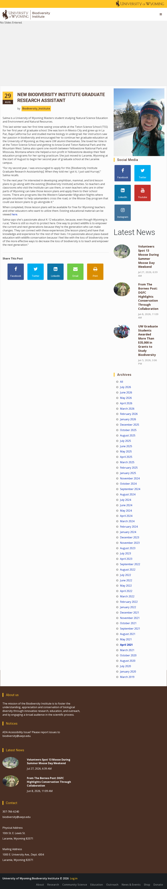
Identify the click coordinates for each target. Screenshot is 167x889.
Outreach (112, 884)
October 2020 (128, 655)
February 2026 (129, 414)
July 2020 (125, 666)
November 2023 (130, 543)
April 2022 (126, 591)
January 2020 (128, 671)
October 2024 (128, 483)
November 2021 (130, 618)
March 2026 (127, 408)
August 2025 (127, 435)
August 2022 (127, 569)
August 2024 (127, 494)
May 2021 (126, 639)
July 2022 (125, 575)
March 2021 (127, 650)
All (121, 381)
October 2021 (128, 623)
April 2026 (126, 403)
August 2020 (127, 661)
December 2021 (129, 612)
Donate (158, 884)
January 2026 (128, 419)
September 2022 (130, 564)
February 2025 (129, 467)
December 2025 (129, 424)
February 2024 (129, 526)
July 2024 (125, 500)
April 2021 (126, 645)
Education (96, 884)
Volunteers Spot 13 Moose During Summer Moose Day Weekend (148, 256)
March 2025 (127, 462)
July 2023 (125, 553)
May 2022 (126, 585)
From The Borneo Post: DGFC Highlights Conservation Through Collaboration (148, 296)
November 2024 (130, 478)
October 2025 (128, 430)
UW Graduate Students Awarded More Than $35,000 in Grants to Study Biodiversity (148, 340)
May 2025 (126, 451)
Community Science (74, 884)
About (40, 884)
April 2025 (126, 457)
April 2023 (126, 559)
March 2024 (127, 521)
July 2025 (125, 441)
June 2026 (126, 392)
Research (53, 884)
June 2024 (126, 505)
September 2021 (130, 628)
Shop (147, 884)
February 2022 (129, 602)
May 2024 (126, 510)
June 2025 (126, 446)
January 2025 (128, 473)
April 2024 (126, 516)
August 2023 (127, 548)
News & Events (131, 884)
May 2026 (126, 398)
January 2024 (128, 532)
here (14, 214)
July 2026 (125, 387)
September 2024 (130, 489)
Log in (73, 878)
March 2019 (127, 677)
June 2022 (126, 580)
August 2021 (127, 634)
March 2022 (127, 596)
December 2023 (129, 537)
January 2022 (128, 607)
